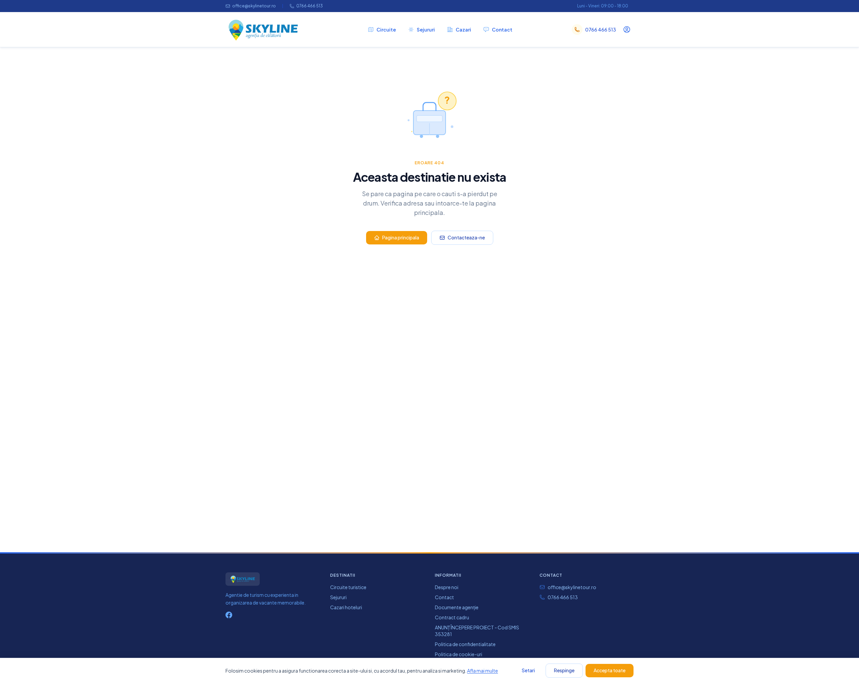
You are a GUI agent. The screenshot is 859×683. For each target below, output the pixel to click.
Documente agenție (456, 607)
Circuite (386, 29)
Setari (528, 670)
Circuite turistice (348, 587)
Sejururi (426, 29)
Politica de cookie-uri (458, 654)
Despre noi (446, 587)
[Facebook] (228, 615)
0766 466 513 (309, 5)
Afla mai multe (482, 671)
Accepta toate (609, 670)
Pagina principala (400, 237)
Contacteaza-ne (466, 237)
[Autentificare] (627, 29)
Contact (502, 29)
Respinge (564, 670)
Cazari (463, 29)
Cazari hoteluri (346, 607)
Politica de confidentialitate (465, 644)
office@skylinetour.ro (254, 5)
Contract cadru (452, 617)
